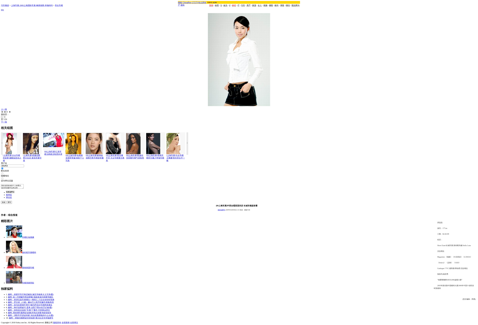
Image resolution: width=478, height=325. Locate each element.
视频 (265, 5)
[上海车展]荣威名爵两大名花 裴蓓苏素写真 (32, 158)
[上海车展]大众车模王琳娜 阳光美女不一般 (175, 158)
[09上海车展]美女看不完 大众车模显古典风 (115, 158)
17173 (195, 2)
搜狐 (180, 2)
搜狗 (182, 5)
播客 (271, 5)
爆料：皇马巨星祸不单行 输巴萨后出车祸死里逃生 (30, 305)
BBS (288, 5)
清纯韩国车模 (28, 268)
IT (238, 5)
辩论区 (9, 197)
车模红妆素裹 (28, 237)
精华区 (9, 195)
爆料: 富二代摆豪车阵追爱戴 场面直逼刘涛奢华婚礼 (30, 297)
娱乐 (225, 5)
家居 (254, 5)
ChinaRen (187, 2)
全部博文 (74, 323)
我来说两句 (221, 210)
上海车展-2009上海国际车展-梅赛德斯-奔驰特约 (32, 5)
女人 (260, 5)
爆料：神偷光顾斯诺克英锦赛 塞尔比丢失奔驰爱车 (31, 318)
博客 (282, 5)
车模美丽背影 (28, 283)
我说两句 (295, 5)
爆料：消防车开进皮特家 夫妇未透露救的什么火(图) (31, 315)
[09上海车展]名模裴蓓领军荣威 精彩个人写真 (75, 158)
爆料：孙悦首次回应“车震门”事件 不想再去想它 (29, 310)
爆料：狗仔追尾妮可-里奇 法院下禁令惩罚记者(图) (30, 307)
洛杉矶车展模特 (29, 252)
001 (2, 10)
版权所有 (57, 323)
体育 (217, 5)
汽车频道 (5, 5)
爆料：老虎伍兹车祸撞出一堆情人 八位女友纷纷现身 (31, 300)
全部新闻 (66, 323)
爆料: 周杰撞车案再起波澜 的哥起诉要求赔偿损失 (29, 313)
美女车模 (59, 5)
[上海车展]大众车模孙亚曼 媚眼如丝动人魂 (12, 158)
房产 (249, 5)
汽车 (243, 5)
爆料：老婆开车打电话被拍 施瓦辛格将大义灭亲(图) (31, 294)
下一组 (4, 122)
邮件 (277, 5)
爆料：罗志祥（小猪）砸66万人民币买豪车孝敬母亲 (31, 302)
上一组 (4, 109)
